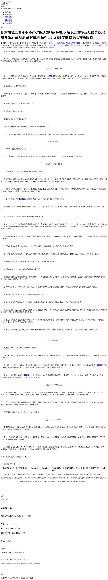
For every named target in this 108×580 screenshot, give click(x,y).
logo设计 (52, 47)
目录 (8, 464)
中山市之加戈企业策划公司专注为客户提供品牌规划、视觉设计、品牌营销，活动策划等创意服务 (44, 43)
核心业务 (8, 12)
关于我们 (8, 23)
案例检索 (8, 14)
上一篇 (3, 464)
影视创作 (8, 17)
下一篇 (12, 464)
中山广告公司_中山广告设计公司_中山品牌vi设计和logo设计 (71, 45)
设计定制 (8, 19)
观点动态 (8, 21)
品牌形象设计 (44, 47)
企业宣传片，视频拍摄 (29, 47)
